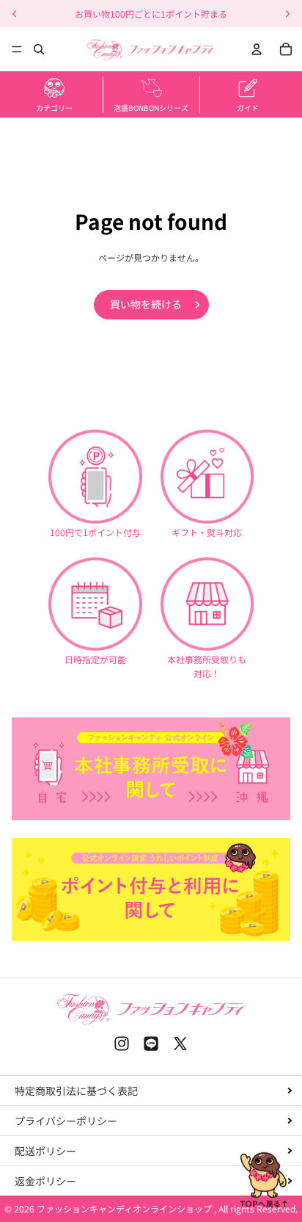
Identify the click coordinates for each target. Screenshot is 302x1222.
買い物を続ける (146, 304)
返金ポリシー (45, 1181)
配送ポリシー (45, 1150)
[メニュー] (17, 49)
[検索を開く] (38, 49)
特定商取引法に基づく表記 (76, 1090)
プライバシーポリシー (66, 1120)
